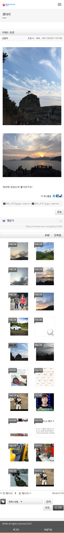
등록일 (57, 235)
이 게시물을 (46, 196)
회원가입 (48, 529)
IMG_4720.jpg (18, 203)
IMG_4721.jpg (47, 203)
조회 (47, 235)
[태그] (3, 501)
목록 (59, 212)
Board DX (58, 493)
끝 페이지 (24, 493)
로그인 (58, 507)
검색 (48, 501)
